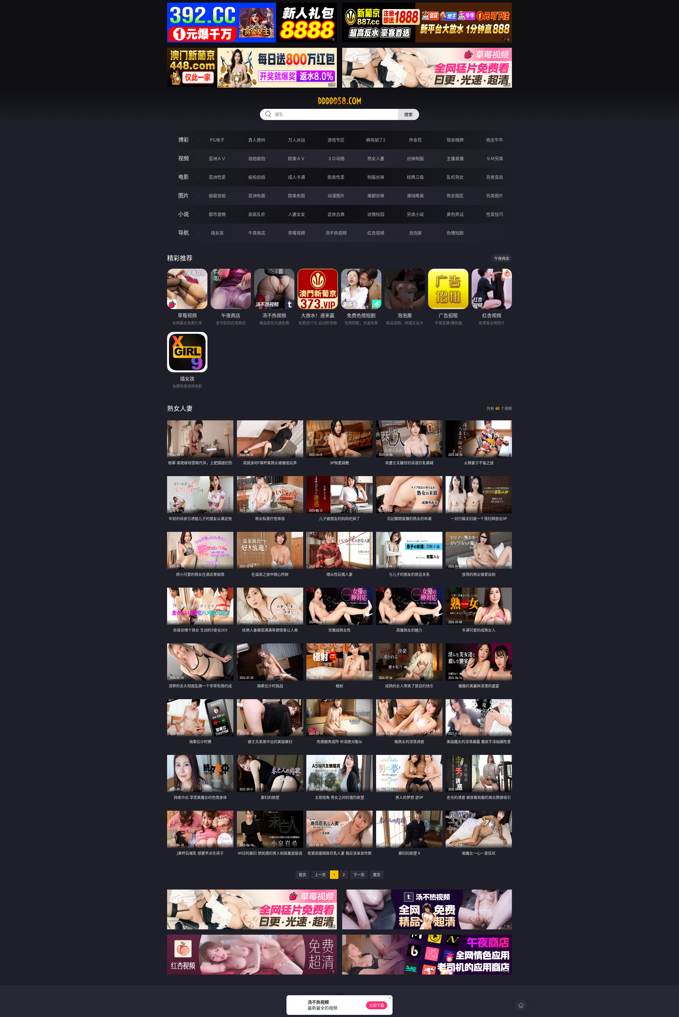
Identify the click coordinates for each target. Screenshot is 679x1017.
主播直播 (455, 158)
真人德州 (256, 140)
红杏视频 (375, 233)
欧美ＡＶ (296, 158)
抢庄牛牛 (494, 140)
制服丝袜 (375, 177)
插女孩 (217, 233)
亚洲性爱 (217, 177)
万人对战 (296, 140)
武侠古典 (336, 214)
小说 (183, 214)
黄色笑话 (455, 214)
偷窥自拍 (217, 196)
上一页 (320, 874)
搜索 (408, 114)
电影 (183, 177)
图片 (183, 195)
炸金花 (415, 140)
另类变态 (494, 177)
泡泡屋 (415, 233)
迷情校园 (375, 214)
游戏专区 (336, 140)
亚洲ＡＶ (217, 158)
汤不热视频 (336, 233)
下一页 (358, 874)
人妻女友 (296, 214)
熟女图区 (455, 196)
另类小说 (415, 214)
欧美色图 (296, 196)
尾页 (376, 874)
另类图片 (494, 196)
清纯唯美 (415, 196)
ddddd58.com (340, 101)
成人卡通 (296, 177)
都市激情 (217, 214)
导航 (183, 232)
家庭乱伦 (256, 214)
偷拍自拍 (256, 177)
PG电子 (217, 140)
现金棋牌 (455, 140)
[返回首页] (521, 1005)
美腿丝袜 (375, 196)
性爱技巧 (494, 214)
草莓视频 (296, 233)
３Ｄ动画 (336, 158)
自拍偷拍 (256, 158)
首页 (302, 874)
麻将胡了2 (375, 140)
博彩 (183, 139)
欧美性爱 (336, 177)
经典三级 (415, 177)
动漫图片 (336, 196)
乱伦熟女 (455, 177)
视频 (183, 158)
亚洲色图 (256, 196)
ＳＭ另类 (494, 158)
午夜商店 (256, 233)
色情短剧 (455, 233)
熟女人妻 (375, 158)
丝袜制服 (415, 158)
